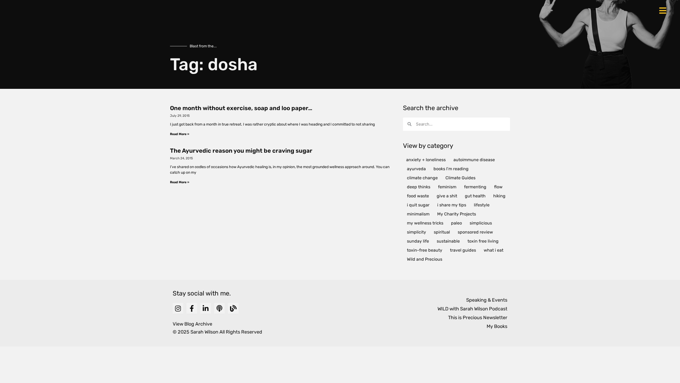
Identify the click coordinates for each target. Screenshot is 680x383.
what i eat (493, 250)
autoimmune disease (474, 159)
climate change (422, 177)
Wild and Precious (424, 259)
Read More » (179, 134)
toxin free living (483, 241)
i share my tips (451, 204)
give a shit (447, 195)
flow (498, 186)
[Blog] (233, 308)
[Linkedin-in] (205, 308)
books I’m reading (451, 168)
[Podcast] (219, 308)
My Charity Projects (456, 214)
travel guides (463, 250)
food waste (418, 195)
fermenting (475, 186)
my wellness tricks (425, 223)
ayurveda (416, 168)
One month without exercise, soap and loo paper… (241, 108)
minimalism (418, 214)
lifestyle (482, 204)
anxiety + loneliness (426, 159)
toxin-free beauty (424, 250)
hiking (499, 195)
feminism (447, 186)
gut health (475, 195)
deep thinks (418, 186)
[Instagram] (178, 308)
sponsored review (475, 232)
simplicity (416, 232)
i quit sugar (418, 204)
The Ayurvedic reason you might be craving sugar (241, 150)
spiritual (442, 232)
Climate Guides (460, 177)
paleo (456, 223)
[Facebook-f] (191, 308)
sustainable (448, 241)
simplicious (481, 223)
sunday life (418, 241)
